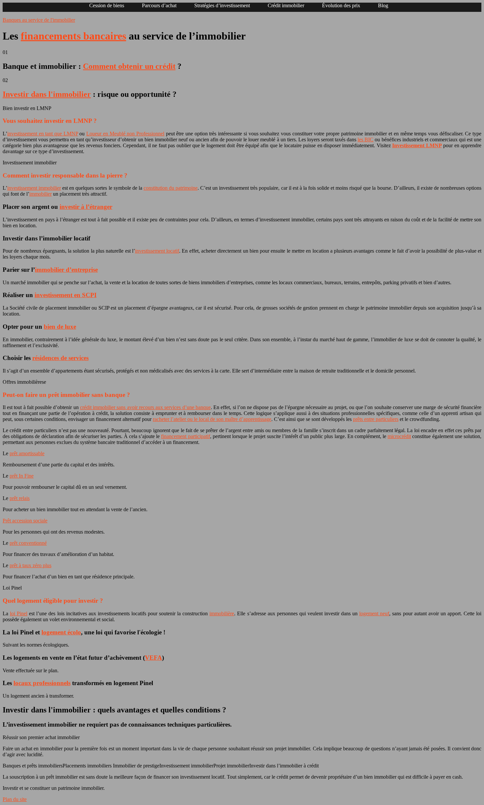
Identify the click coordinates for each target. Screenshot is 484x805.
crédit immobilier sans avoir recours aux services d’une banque (145, 407)
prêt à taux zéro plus (30, 565)
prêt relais (20, 498)
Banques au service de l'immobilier (39, 20)
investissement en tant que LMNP (42, 133)
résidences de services (60, 357)
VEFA (153, 657)
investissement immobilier (34, 188)
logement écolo (61, 632)
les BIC (365, 139)
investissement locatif (157, 251)
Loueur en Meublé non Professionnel (125, 133)
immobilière (221, 613)
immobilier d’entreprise (66, 269)
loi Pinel (18, 613)
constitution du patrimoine (171, 188)
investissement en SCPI (65, 294)
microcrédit (399, 436)
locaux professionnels (41, 683)
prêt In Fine (22, 476)
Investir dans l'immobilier (47, 94)
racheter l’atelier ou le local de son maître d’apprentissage (212, 419)
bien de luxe (60, 326)
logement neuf (374, 613)
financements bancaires (73, 36)
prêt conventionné (28, 543)
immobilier (40, 194)
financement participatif (185, 436)
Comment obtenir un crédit (129, 66)
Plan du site (15, 799)
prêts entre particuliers (375, 419)
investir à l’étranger (86, 206)
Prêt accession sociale (25, 520)
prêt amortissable (27, 453)
